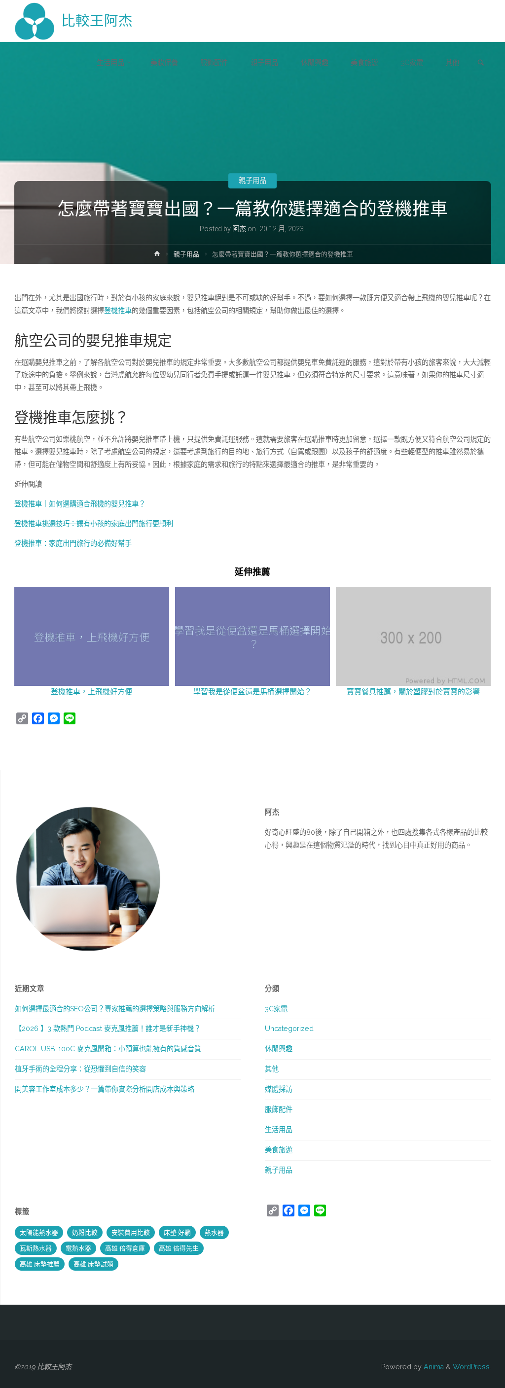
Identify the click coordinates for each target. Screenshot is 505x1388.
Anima (433, 1367)
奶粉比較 (85, 1232)
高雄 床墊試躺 (93, 1264)
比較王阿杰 (97, 20)
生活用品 (278, 1130)
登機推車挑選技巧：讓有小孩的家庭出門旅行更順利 (93, 524)
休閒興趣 (278, 1049)
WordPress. (472, 1367)
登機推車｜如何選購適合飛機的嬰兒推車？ (79, 504)
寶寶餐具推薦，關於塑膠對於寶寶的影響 (413, 691)
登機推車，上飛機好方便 (91, 691)
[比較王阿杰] (34, 21)
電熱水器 (78, 1248)
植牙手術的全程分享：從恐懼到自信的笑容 (80, 1069)
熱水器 (214, 1232)
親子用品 (252, 180)
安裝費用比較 (130, 1232)
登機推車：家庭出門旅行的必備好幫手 (73, 543)
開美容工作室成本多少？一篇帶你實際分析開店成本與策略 (104, 1089)
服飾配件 (278, 1109)
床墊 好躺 (177, 1232)
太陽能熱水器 (39, 1232)
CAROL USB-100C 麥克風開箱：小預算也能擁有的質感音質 (108, 1049)
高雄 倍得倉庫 (125, 1248)
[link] (480, 63)
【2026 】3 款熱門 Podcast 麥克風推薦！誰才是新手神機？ (108, 1028)
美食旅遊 (278, 1150)
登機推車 (118, 311)
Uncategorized (289, 1028)
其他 (272, 1069)
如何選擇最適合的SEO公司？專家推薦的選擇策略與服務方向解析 (115, 1009)
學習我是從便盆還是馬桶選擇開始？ (252, 691)
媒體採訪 (278, 1089)
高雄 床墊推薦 (40, 1264)
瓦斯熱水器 (36, 1248)
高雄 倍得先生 (179, 1248)
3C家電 (276, 1009)
